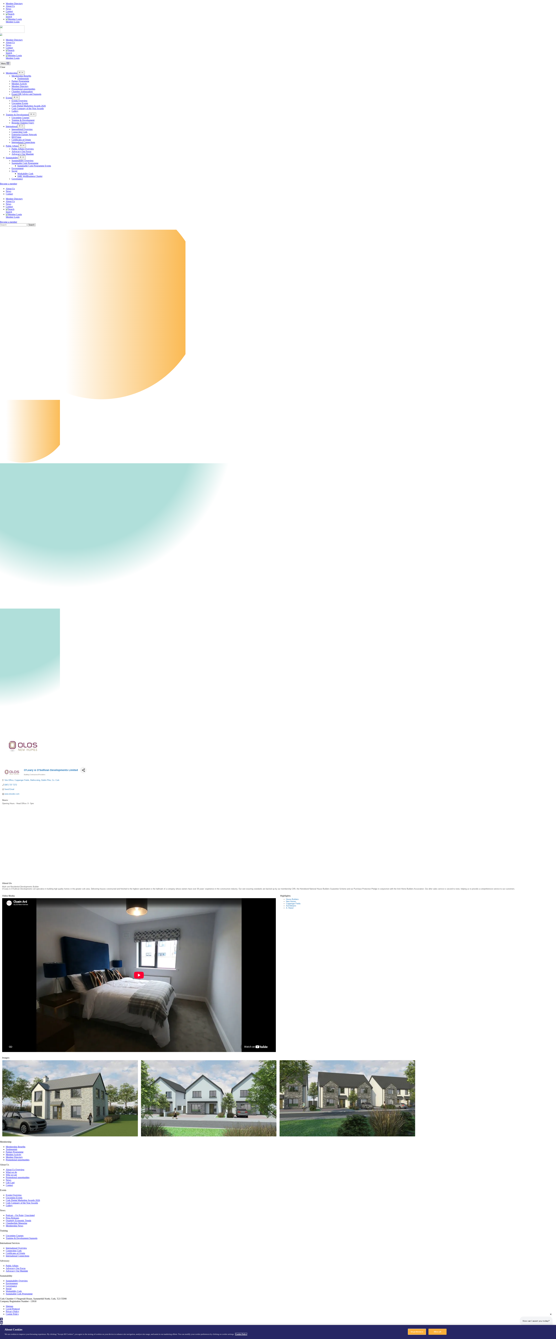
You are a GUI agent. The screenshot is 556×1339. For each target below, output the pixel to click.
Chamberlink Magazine (16, 1223)
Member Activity (19, 83)
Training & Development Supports (21, 1238)
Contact (9, 11)
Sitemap (9, 1306)
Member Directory (14, 3)
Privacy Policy (12, 1311)
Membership (11, 73)
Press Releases (12, 1218)
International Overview (22, 129)
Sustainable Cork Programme (25, 163)
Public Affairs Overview (23, 149)
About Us (10, 6)
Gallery (15, 111)
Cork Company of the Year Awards (28, 108)
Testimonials (23, 78)
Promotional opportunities (23, 89)
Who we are (11, 1175)
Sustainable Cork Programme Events (34, 166)
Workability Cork (25, 173)
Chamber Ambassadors (22, 91)
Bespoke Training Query (23, 123)
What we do (11, 1172)
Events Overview (20, 100)
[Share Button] (83, 770)
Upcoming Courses (20, 117)
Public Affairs (12, 146)
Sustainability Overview (23, 160)
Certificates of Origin (21, 140)
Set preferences (417, 1332)
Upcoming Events (20, 103)
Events (9, 98)
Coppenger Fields (293, 904)
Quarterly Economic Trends (18, 1220)
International (11, 126)
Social (14, 171)
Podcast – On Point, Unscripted (20, 1215)
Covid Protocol (13, 1309)
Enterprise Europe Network (24, 134)
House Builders (292, 899)
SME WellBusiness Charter (29, 176)
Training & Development (17, 114)
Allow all (437, 1332)
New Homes (291, 901)
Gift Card (10, 1182)
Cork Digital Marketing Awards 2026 (29, 106)
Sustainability (12, 157)
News (8, 9)
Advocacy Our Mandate (23, 154)
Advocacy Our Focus (21, 151)
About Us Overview (15, 1169)
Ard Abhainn (291, 906)
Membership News (14, 1226)
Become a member (8, 183)
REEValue (16, 137)
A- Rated (289, 908)
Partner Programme (20, 81)
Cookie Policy (12, 1314)
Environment (17, 168)
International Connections (23, 142)
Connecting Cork (19, 132)
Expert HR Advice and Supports (26, 94)
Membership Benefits (21, 76)
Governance (17, 179)
